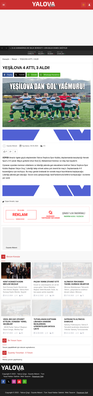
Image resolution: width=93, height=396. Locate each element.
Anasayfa (5, 59)
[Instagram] (14, 382)
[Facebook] (3, 382)
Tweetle (22, 75)
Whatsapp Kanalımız (51, 75)
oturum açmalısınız (27, 347)
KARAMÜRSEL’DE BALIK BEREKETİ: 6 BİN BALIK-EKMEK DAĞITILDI (39, 48)
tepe (17, 201)
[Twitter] (9, 382)
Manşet (14, 59)
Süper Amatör (10, 201)
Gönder (34, 75)
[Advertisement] (46, 28)
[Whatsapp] (25, 382)
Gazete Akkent (12, 146)
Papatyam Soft (37, 376)
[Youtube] (19, 382)
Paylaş (9, 75)
